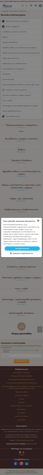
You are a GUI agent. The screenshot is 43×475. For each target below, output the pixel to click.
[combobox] (38, 221)
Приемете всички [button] (22, 248)
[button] (21, 253)
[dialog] (21, 237)
